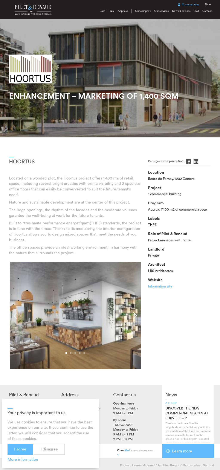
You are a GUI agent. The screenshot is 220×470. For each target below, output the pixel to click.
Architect (156, 264)
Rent (102, 11)
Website (155, 280)
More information (23, 459)
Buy (112, 11)
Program (156, 203)
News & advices (181, 11)
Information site (160, 286)
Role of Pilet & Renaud (167, 234)
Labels (154, 219)
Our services (161, 11)
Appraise (123, 11)
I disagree (49, 449)
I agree (20, 449)
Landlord (156, 249)
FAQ (196, 11)
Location (156, 172)
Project (154, 188)
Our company (143, 11)
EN (207, 4)
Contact (207, 11)
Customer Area (190, 4)
